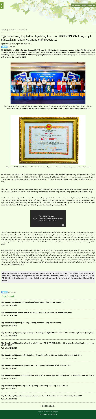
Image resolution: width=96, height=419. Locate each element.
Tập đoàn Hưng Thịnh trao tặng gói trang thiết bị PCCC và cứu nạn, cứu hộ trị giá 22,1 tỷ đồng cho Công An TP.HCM (47, 375)
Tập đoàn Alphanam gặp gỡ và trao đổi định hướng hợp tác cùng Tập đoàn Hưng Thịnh (36, 312)
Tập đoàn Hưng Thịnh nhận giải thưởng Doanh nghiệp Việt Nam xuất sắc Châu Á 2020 (35, 365)
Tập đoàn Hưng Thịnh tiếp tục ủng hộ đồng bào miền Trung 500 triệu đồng (31, 323)
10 (48, 406)
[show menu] (3, 3)
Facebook (54, 412)
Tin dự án (22, 30)
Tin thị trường (9, 30)
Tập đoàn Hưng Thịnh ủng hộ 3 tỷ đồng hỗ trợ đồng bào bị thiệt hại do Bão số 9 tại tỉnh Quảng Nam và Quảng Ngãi (47, 333)
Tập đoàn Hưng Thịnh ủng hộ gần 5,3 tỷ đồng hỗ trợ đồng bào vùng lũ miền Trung (34, 386)
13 (53, 406)
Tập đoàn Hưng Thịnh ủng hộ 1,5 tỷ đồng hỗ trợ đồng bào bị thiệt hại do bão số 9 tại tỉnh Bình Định (41, 355)
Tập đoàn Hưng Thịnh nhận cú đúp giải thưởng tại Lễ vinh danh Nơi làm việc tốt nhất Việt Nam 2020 (41, 396)
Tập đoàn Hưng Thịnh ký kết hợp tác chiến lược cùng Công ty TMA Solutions (32, 302)
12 (51, 406)
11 (50, 406)
